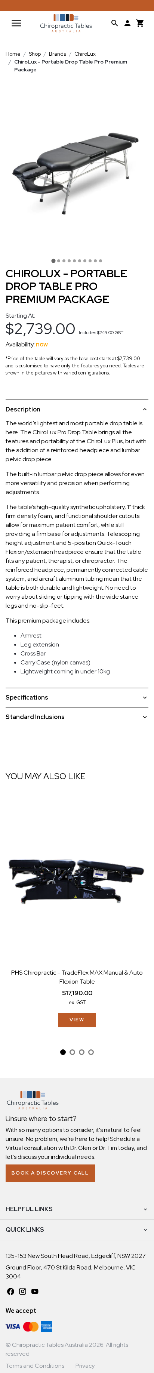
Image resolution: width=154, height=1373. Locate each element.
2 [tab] (72, 1052)
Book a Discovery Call (50, 1173)
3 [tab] (81, 1052)
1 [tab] (63, 1052)
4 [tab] (91, 1052)
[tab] (53, 261)
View (77, 1019)
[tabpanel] (77, 914)
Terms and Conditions (35, 1366)
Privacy (85, 1366)
